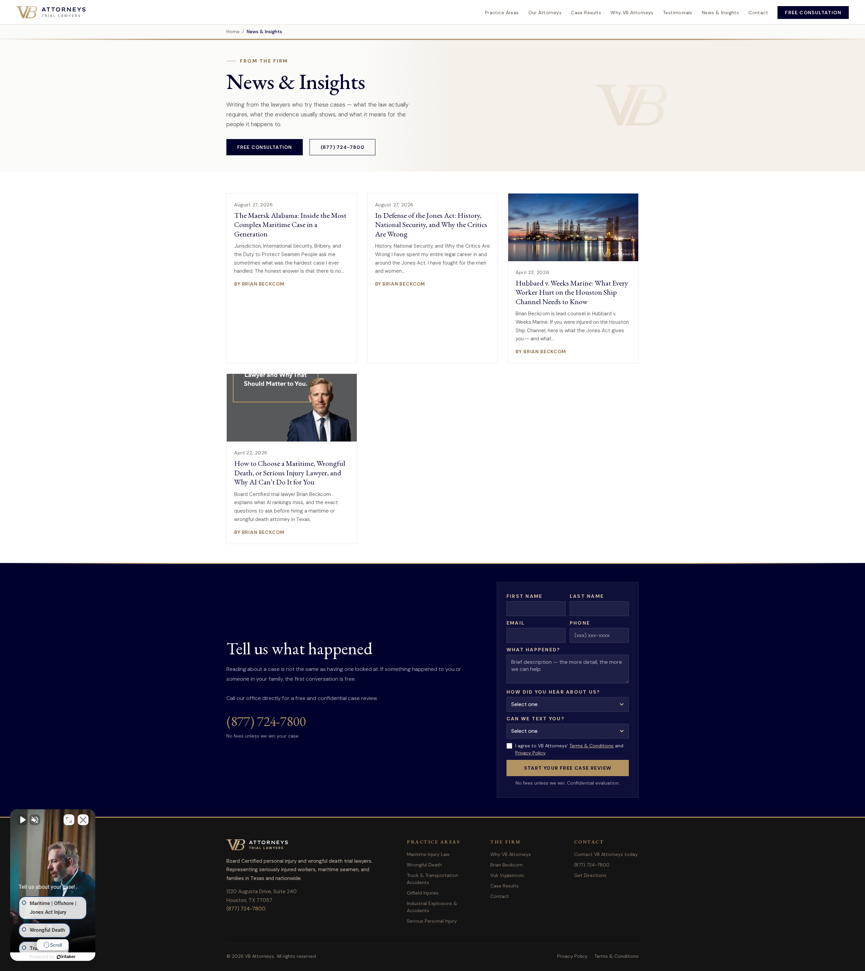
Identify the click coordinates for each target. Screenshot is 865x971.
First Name (524, 596)
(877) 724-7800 (342, 147)
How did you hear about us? (553, 692)
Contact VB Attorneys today (606, 854)
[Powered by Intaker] (66, 957)
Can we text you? (535, 719)
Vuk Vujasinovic (507, 875)
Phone (580, 623)
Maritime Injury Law (428, 854)
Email (515, 623)
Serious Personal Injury (432, 921)
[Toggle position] (69, 819)
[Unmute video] (22, 819)
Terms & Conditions (591, 746)
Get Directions (590, 875)
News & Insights (720, 12)
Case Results (586, 12)
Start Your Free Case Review (568, 768)
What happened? (533, 650)
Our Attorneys (545, 12)
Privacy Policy (530, 753)
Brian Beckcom (506, 865)
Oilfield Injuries (423, 893)
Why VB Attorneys (632, 12)
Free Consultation (813, 12)
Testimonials (677, 12)
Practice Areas (502, 12)
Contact (758, 12)
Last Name (587, 596)
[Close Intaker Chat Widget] (83, 819)
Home (233, 31)
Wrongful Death (424, 865)
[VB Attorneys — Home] (50, 12)
